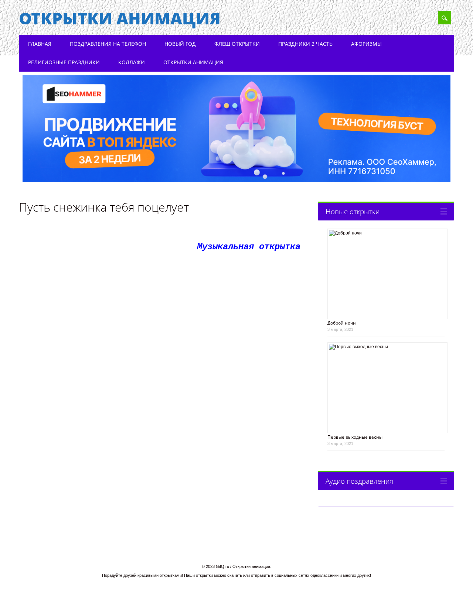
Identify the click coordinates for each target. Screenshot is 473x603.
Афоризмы (366, 43)
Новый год (180, 43)
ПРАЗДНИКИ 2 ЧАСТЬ (305, 43)
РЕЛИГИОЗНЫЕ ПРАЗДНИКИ (64, 62)
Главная (39, 43)
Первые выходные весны (354, 437)
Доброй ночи (341, 323)
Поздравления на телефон (108, 43)
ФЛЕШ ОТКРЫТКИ (237, 43)
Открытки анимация (120, 18)
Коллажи (131, 62)
